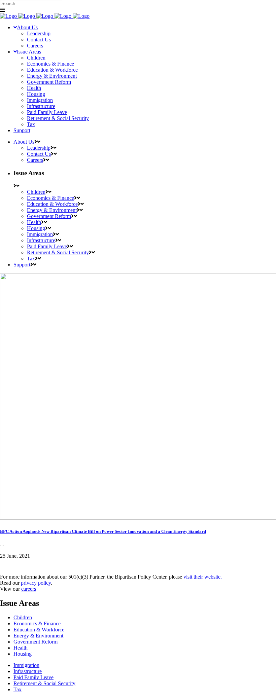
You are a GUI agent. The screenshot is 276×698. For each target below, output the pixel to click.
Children (22, 617)
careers (28, 589)
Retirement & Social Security (44, 683)
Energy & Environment (38, 635)
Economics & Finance (37, 623)
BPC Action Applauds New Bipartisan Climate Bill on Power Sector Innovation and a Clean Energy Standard (103, 531)
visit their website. (202, 577)
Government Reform (35, 642)
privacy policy (36, 583)
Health (20, 648)
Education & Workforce (38, 629)
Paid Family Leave (33, 677)
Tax (17, 689)
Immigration (26, 665)
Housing (22, 654)
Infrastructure (27, 671)
